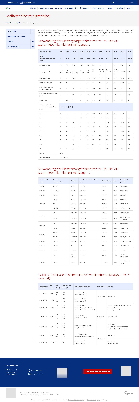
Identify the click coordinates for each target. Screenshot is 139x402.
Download (58, 8)
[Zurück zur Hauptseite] (16, 8)
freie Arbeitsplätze (81, 8)
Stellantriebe (11, 31)
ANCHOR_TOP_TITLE (134, 391)
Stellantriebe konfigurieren (16, 36)
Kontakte (129, 8)
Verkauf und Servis (97, 8)
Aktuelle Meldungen (46, 8)
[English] (122, 2)
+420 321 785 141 (36, 370)
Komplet (10, 42)
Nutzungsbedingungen (33, 394)
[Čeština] (118, 2)
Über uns (33, 8)
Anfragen (109, 8)
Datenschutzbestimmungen (76, 400)
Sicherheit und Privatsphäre (50, 394)
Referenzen (69, 8)
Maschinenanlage (13, 47)
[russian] (129, 2)
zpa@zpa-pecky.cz (37, 374)
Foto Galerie (119, 8)
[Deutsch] (125, 2)
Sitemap (22, 394)
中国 (132, 2)
